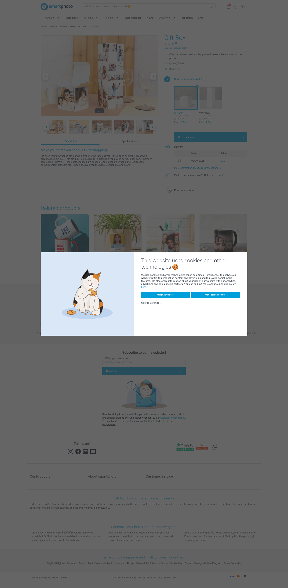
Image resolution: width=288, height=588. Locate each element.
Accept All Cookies (165, 295)
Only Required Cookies (215, 295)
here (143, 286)
